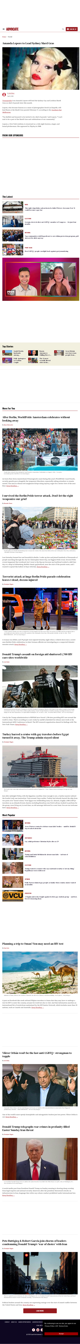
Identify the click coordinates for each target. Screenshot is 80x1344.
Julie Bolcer (11, 93)
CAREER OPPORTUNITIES (24, 1322)
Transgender (7, 100)
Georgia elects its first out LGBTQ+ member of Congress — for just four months (50, 223)
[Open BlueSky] (37, 1329)
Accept (61, 1333)
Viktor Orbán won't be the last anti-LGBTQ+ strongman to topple (37, 1054)
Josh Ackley (6, 1060)
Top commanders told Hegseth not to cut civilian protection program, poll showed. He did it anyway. (51, 237)
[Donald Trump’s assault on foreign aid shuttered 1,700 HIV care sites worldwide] (40, 686)
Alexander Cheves (8, 503)
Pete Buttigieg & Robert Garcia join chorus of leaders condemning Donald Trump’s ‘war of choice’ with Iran (34, 1242)
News (26, 205)
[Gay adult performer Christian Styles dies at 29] (12, 840)
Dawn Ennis (6, 948)
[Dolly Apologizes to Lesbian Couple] (7, 360)
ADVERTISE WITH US (37, 1322)
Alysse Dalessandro (8, 425)
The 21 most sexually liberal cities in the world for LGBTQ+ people (45, 362)
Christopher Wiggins (8, 584)
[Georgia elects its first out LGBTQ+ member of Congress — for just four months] (12, 221)
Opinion (27, 879)
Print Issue (28, 248)
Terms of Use (63, 1326)
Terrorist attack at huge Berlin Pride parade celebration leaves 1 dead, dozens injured (36, 578)
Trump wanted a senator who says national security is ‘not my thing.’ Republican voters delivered (50, 870)
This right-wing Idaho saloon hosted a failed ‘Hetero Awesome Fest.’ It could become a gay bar (50, 209)
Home (4, 37)
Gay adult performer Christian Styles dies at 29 (42, 841)
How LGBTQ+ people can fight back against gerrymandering (46, 251)
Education (28, 893)
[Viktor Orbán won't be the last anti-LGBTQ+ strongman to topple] (40, 1085)
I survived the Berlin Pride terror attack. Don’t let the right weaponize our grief (37, 497)
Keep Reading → (12, 486)
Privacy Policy (50, 1326)
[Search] (63, 29)
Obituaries (28, 838)
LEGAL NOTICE (40, 1325)
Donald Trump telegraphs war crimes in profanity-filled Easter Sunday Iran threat (36, 1128)
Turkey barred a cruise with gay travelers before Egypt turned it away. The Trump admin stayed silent (35, 735)
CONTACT (7, 1322)
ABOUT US (14, 1322)
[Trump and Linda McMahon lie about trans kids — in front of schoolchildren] (12, 854)
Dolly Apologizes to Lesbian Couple (20, 360)
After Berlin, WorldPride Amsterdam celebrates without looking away (36, 418)
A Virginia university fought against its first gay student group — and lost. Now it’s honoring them (51, 898)
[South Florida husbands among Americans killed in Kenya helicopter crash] (7, 353)
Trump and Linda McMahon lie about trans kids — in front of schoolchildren (46, 855)
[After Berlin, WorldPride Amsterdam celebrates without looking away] (40, 449)
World (10, 37)
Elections (28, 219)
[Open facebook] (33, 1329)
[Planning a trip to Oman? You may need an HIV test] (40, 973)
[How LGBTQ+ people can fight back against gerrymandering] (12, 249)
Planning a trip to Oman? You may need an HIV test (32, 944)
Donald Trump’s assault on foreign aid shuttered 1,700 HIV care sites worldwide (37, 655)
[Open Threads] (42, 1329)
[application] (40, 279)
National (28, 233)
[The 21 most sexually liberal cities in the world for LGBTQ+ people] (33, 360)
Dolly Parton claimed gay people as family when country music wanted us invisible (50, 884)
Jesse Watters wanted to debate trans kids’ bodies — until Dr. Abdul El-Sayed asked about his (50, 827)
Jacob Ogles (7, 662)
